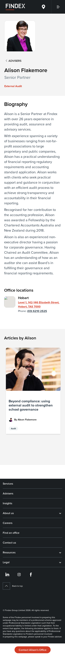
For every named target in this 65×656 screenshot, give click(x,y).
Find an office (11, 533)
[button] (33, 391)
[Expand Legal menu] (60, 562)
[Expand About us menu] (60, 513)
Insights (7, 503)
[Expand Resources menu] (60, 552)
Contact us (9, 542)
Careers (7, 523)
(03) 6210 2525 (37, 311)
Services (8, 483)
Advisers (8, 493)
